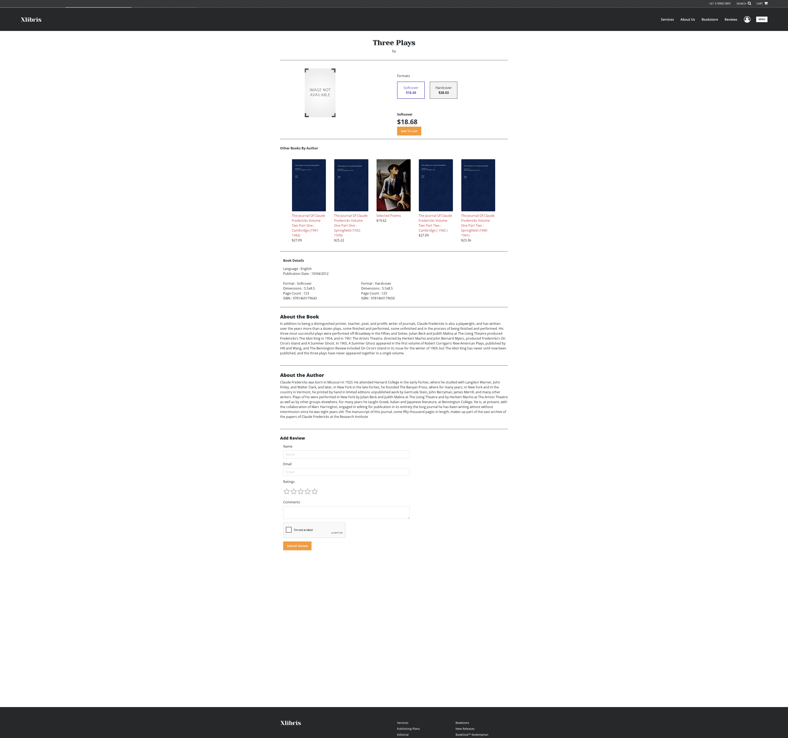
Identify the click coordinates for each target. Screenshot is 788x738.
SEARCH (741, 3)
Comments (291, 502)
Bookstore (710, 19)
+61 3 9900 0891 (720, 3)
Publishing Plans (408, 729)
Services (667, 19)
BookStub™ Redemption (472, 735)
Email (287, 464)
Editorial (403, 735)
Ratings (289, 481)
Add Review (292, 438)
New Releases (465, 729)
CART (759, 3)
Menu (761, 19)
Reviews (731, 19)
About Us (687, 19)
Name (287, 446)
